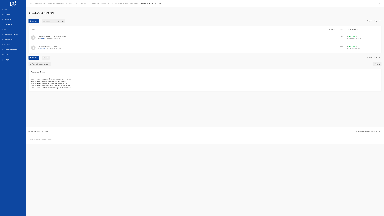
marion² (43, 49)
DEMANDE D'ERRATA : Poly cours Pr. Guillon (52, 36)
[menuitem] (380, 3)
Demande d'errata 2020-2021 (41, 13)
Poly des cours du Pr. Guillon (47, 47)
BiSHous (352, 36)
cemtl (42, 39)
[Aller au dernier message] (356, 36)
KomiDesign (49, 139)
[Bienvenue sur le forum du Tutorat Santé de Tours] (13, 3)
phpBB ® (37, 139)
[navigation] (13, 108)
